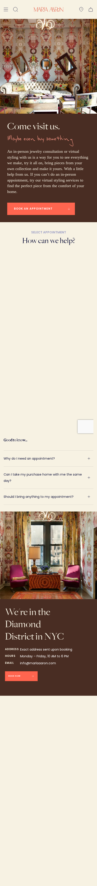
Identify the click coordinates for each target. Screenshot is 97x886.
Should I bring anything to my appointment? (39, 496)
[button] (15, 9)
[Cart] (90, 9)
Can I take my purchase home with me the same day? (43, 477)
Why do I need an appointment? (29, 458)
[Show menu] (5, 9)
